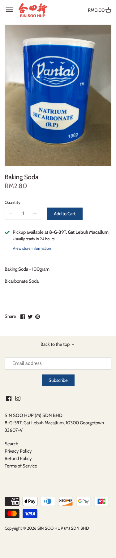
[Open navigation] (9, 9)
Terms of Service (21, 466)
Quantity (12, 202)
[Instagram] (17, 398)
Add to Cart (64, 213)
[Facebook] (8, 398)
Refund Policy (18, 458)
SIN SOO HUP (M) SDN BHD (63, 528)
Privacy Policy (18, 451)
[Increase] (35, 213)
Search (11, 444)
